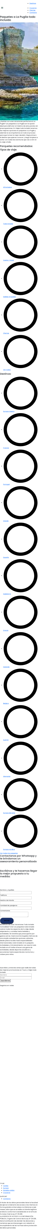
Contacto (33, 12)
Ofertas (32, 10)
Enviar (7, 921)
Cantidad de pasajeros (8, 905)
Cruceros (33, 8)
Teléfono (3, 895)
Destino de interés (7, 900)
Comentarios (5, 911)
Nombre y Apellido (7, 890)
